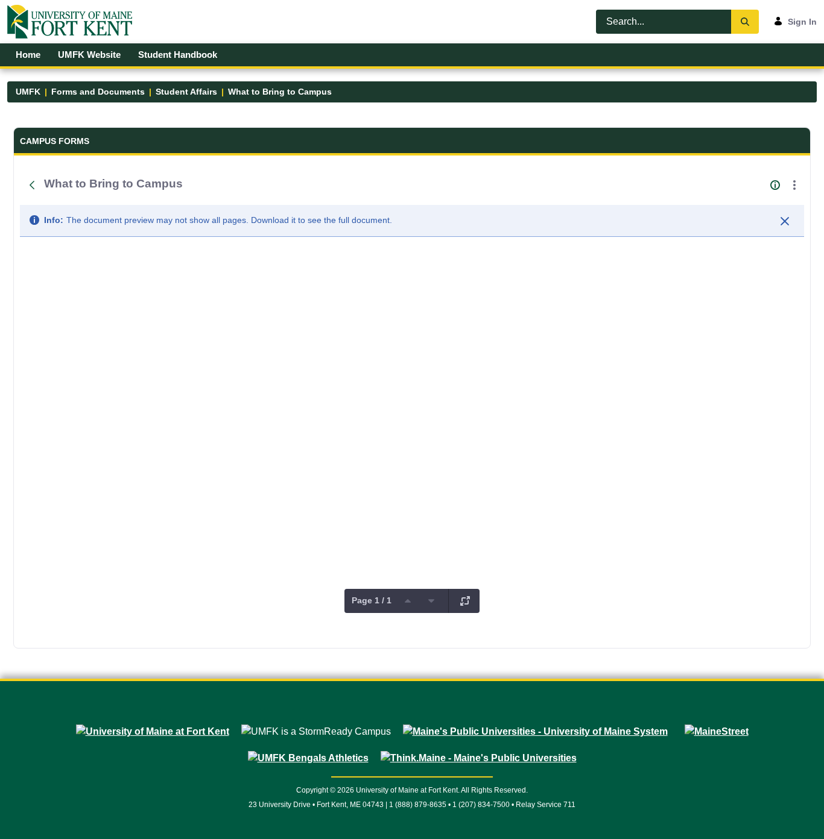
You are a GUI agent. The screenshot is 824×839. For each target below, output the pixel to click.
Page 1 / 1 (371, 600)
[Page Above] (408, 601)
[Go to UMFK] (74, 22)
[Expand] (465, 601)
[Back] (32, 185)
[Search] (745, 22)
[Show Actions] (794, 185)
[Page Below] (431, 601)
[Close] (784, 221)
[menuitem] (28, 54)
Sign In (802, 22)
